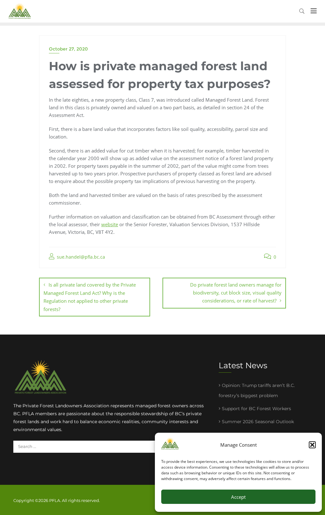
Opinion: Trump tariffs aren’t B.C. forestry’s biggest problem (257, 390)
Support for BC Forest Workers (256, 408)
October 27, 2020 (68, 49)
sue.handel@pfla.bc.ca (80, 257)
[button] (312, 445)
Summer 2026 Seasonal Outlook (258, 421)
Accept (238, 497)
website (109, 224)
